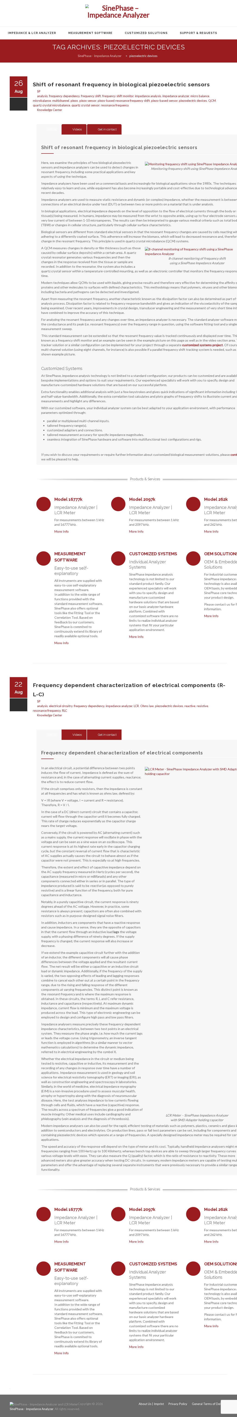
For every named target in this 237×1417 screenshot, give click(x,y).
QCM (212, 100)
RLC (64, 710)
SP (39, 91)
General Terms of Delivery (209, 1404)
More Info (62, 531)
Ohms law (147, 706)
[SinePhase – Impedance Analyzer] (118, 13)
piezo (74, 100)
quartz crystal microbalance (51, 105)
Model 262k (216, 499)
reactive (189, 706)
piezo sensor (87, 100)
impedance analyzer (175, 96)
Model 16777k (68, 499)
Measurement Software (90, 33)
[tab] (48, 129)
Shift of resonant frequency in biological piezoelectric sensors (121, 84)
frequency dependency (64, 96)
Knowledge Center (49, 110)
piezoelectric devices (193, 100)
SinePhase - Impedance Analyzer (31, 1409)
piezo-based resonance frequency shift (124, 100)
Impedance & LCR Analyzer (32, 33)
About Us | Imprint (151, 1404)
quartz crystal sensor (86, 105)
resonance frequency (115, 105)
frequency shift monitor (118, 96)
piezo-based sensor (164, 100)
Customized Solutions (146, 33)
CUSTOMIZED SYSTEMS (153, 553)
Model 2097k (142, 499)
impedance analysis (148, 96)
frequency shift (91, 96)
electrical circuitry (60, 706)
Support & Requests (198, 33)
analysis (42, 96)
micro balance (199, 96)
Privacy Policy (177, 1404)
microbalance (42, 100)
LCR (136, 706)
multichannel (60, 100)
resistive (202, 706)
